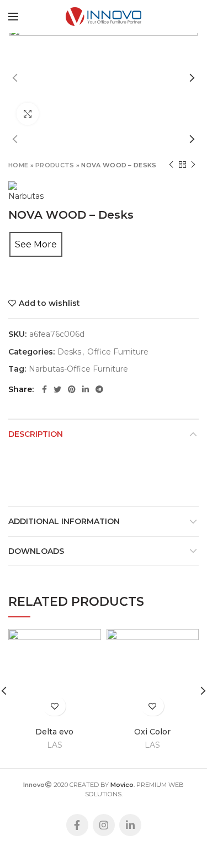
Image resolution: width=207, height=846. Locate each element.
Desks (69, 352)
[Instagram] (104, 825)
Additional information (64, 521)
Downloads (36, 551)
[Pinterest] (72, 389)
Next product (193, 164)
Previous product (171, 164)
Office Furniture (117, 352)
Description (35, 434)
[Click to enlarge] (28, 114)
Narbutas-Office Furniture (78, 369)
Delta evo (54, 732)
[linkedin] (85, 389)
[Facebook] (44, 389)
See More (36, 244)
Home (18, 165)
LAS (54, 745)
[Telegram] (99, 389)
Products (54, 165)
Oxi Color (152, 732)
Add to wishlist (49, 303)
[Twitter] (57, 389)
